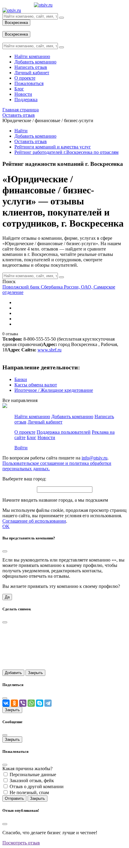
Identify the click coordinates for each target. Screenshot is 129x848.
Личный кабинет (45, 421)
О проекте (24, 432)
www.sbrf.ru (50, 349)
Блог (31, 437)
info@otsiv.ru (94, 457)
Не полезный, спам (29, 792)
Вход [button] (7, 28)
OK (6, 526)
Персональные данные (33, 774)
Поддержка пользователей (64, 432)
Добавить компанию (35, 136)
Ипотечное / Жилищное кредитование (53, 390)
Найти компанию (32, 416)
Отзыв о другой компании (37, 786)
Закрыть (35, 672)
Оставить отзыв (30, 141)
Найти (21, 130)
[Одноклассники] (14, 703)
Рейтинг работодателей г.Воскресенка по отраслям (66, 152)
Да (7, 597)
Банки (20, 379)
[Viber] (22, 703)
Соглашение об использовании (34, 521)
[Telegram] (48, 703)
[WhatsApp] (31, 703)
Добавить (13, 672)
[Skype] (39, 703)
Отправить (14, 798)
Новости (46, 437)
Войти (21, 447)
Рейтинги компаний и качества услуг (52, 146)
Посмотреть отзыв (21, 842)
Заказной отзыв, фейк (32, 780)
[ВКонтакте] (6, 703)
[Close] (4, 551)
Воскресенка (16, 22)
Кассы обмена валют (35, 384)
